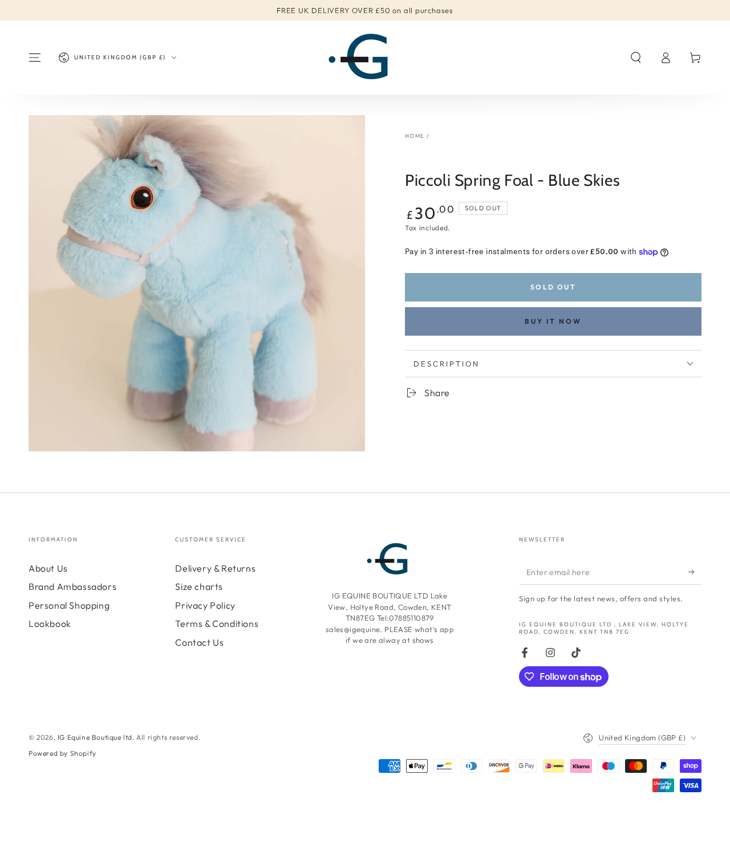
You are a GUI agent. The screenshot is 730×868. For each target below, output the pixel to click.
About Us (48, 568)
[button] (636, 57)
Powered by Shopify (62, 753)
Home (414, 136)
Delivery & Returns (215, 568)
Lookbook (50, 623)
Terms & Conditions (216, 623)
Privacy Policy (205, 605)
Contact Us (199, 642)
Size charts (199, 586)
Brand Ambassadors (72, 586)
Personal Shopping (69, 605)
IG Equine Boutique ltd (95, 737)
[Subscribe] (694, 571)
